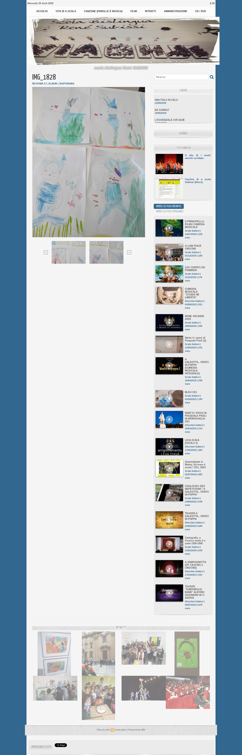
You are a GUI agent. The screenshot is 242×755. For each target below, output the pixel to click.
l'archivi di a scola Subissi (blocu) (198, 181)
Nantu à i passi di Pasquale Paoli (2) (195, 339)
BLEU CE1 (191, 392)
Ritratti (151, 11)
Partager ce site (41, 747)
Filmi (134, 11)
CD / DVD (200, 11)
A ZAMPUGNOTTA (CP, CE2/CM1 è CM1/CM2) (195, 565)
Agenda (183, 133)
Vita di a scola (66, 11)
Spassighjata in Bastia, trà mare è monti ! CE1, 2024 (195, 464)
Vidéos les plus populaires (170, 211)
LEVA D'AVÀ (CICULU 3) (192, 441)
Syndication (120, 730)
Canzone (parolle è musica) (103, 11)
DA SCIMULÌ (162, 104)
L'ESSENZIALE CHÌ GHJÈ (170, 114)
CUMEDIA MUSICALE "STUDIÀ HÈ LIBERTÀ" (192, 293)
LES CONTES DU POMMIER (195, 269)
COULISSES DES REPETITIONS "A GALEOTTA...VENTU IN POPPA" (197, 490)
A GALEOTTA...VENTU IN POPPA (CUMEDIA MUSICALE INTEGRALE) (197, 366)
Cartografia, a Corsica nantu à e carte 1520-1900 (195, 540)
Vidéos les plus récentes (169, 206)
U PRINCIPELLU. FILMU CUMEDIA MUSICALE (195, 224)
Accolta (42, 11)
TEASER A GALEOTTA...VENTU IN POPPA (197, 516)
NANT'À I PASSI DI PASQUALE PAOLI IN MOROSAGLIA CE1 (196, 417)
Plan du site (103, 730)
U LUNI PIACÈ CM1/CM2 (193, 247)
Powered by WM (136, 730)
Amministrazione (176, 11)
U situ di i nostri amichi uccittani (198, 157)
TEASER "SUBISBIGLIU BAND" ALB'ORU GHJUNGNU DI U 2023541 (194, 592)
